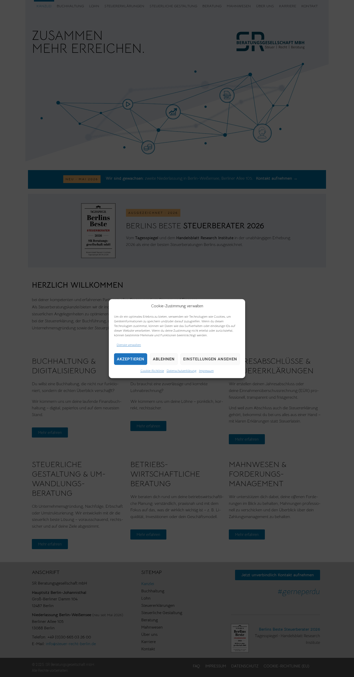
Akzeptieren (130, 359)
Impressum (206, 371)
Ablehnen (164, 359)
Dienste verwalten (129, 345)
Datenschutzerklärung (181, 371)
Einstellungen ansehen (210, 359)
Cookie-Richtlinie (152, 371)
